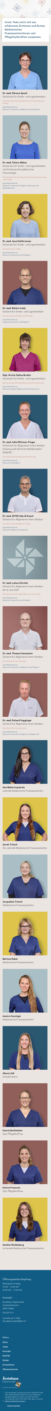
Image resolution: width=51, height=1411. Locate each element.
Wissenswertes (10, 1369)
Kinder (6, 1360)
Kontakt (7, 1351)
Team (5, 1347)
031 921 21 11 (8, 1313)
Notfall (6, 1356)
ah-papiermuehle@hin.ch (14, 1321)
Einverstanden (13, 1406)
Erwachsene (8, 1365)
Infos (5, 1342)
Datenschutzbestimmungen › (15, 1401)
